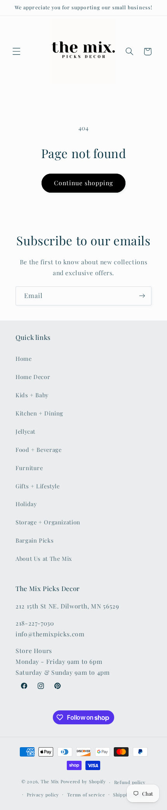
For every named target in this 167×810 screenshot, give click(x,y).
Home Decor (33, 377)
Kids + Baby (32, 395)
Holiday (26, 504)
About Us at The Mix (44, 558)
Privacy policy (43, 795)
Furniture (29, 468)
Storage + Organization (48, 522)
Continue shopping (83, 183)
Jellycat (25, 431)
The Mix (50, 782)
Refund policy (130, 782)
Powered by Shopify (83, 782)
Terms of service (86, 795)
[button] (16, 51)
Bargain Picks (35, 540)
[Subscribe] (142, 295)
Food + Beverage (38, 449)
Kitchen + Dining (39, 413)
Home (24, 358)
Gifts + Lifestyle (38, 486)
